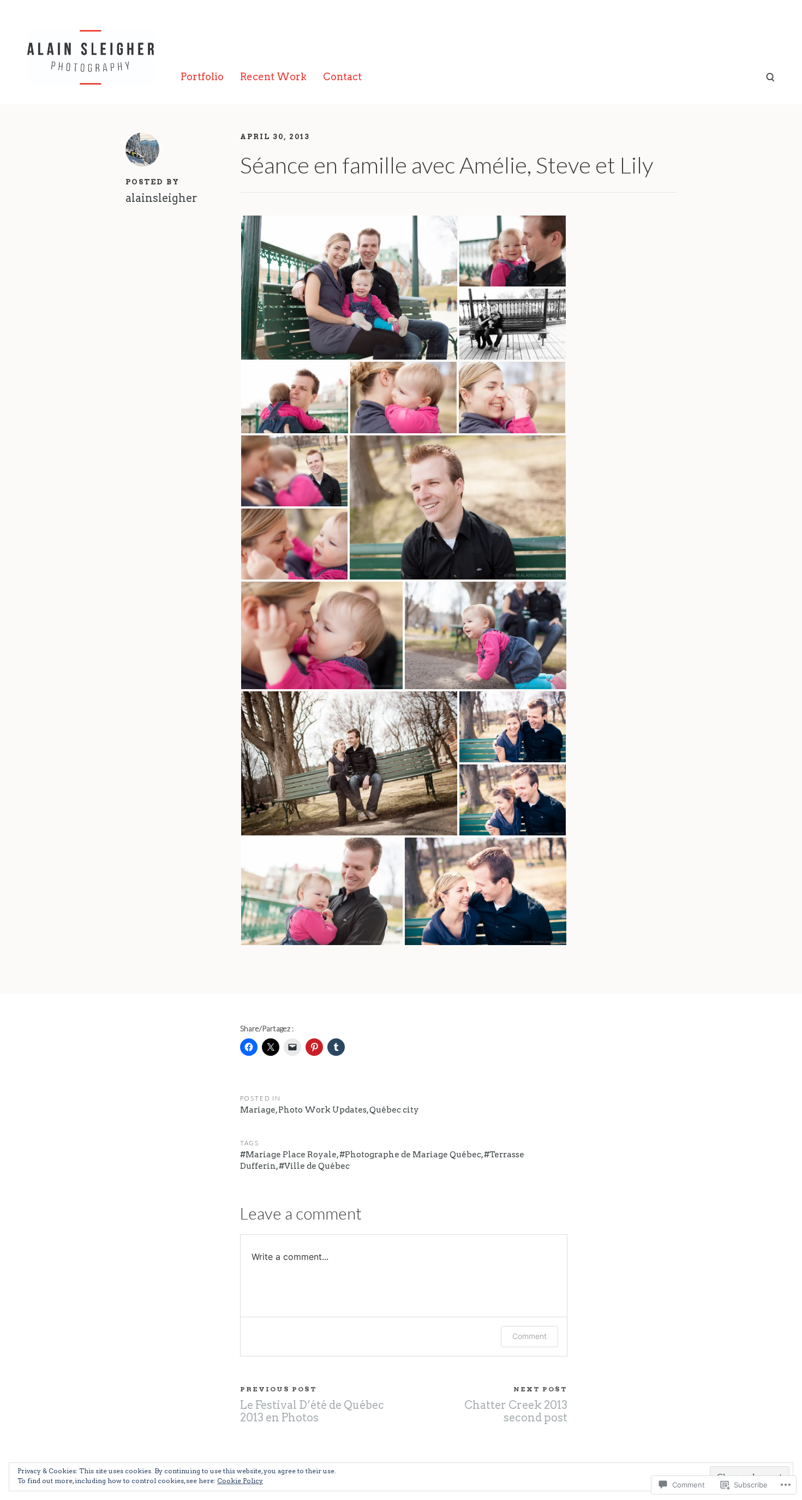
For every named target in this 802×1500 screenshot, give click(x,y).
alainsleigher (161, 198)
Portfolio (202, 76)
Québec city (394, 1110)
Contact (342, 76)
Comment (529, 1336)
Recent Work (273, 76)
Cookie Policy (240, 1481)
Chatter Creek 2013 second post (515, 1411)
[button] (349, 287)
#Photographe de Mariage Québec (410, 1155)
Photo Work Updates (322, 1110)
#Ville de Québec (314, 1166)
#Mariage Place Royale (288, 1155)
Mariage (258, 1110)
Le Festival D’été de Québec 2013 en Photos (312, 1411)
